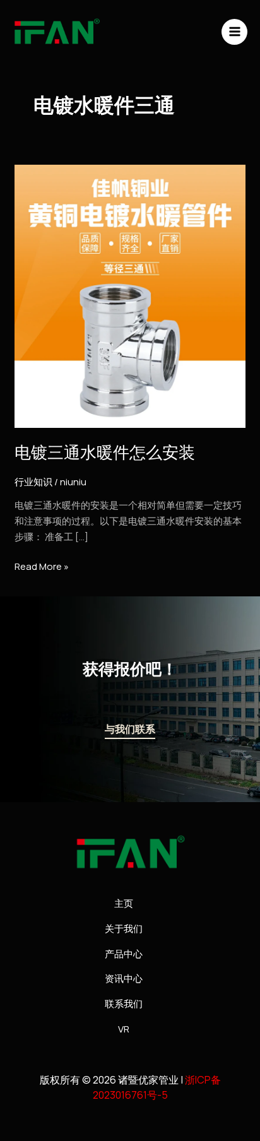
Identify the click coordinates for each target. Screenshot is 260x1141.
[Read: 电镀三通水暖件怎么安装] (130, 295)
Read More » (42, 566)
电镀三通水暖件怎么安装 (105, 452)
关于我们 (124, 928)
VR (123, 1029)
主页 (123, 903)
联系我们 (124, 1003)
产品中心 (124, 954)
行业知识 (33, 481)
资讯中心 (124, 978)
